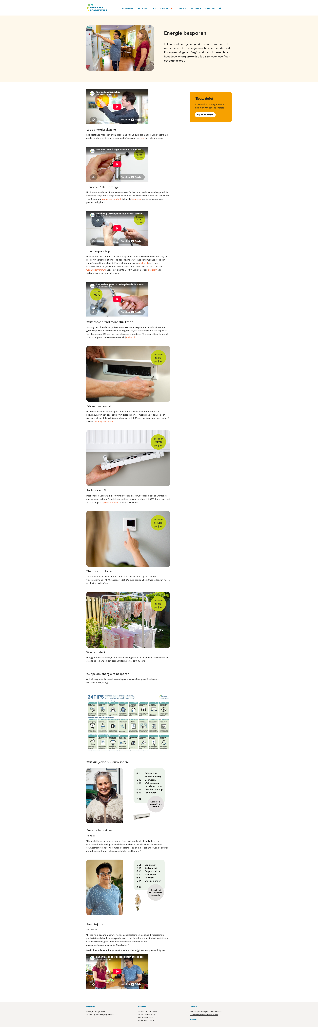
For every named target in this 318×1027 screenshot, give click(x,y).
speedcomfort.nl (110, 502)
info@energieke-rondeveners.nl (204, 1014)
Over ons (210, 8)
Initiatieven (128, 8)
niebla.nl (143, 263)
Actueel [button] (195, 8)
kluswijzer (136, 199)
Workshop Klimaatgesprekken (100, 1014)
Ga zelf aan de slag (146, 1014)
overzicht (152, 269)
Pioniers (142, 8)
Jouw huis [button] (165, 8)
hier (142, 138)
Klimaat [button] (181, 8)
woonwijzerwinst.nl (111, 199)
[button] (220, 7)
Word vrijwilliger (145, 1017)
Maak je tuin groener (95, 1011)
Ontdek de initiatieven (148, 1011)
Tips (153, 8)
